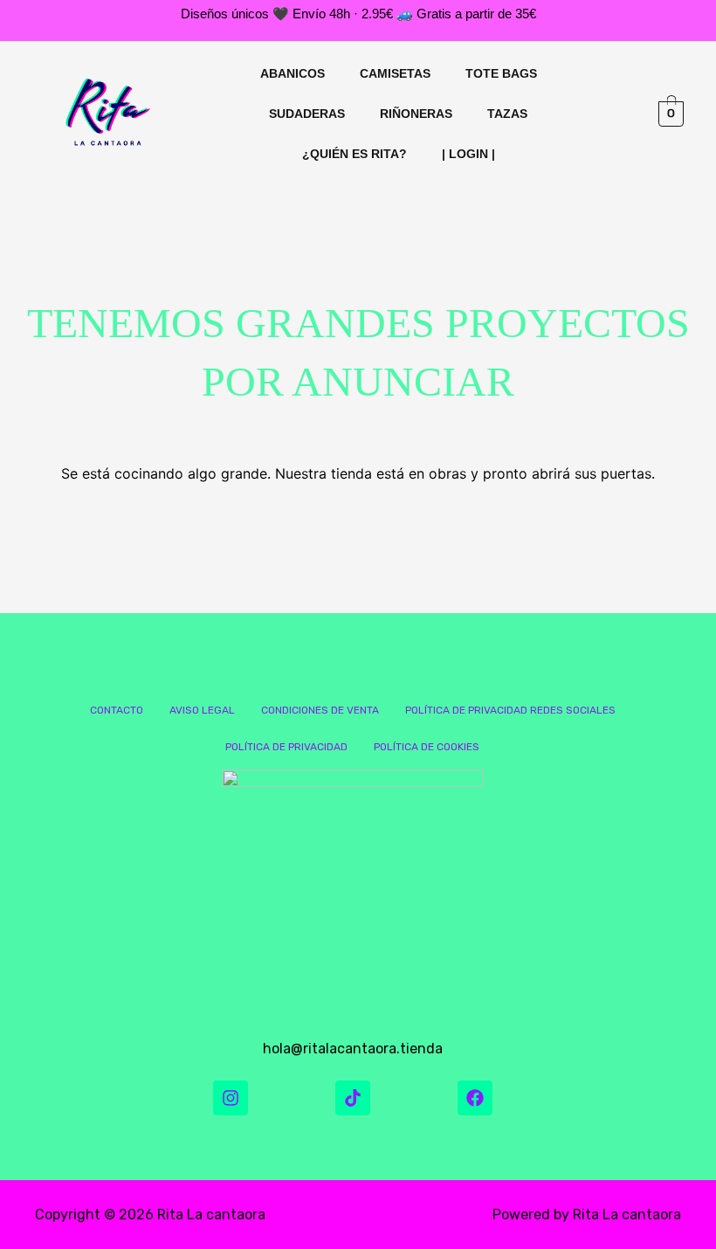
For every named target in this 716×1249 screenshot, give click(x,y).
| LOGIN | (468, 154)
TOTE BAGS (501, 73)
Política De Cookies (426, 747)
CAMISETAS (395, 73)
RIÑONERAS (416, 114)
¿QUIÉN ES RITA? (354, 154)
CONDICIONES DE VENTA (320, 710)
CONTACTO (116, 710)
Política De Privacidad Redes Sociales (510, 710)
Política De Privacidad (286, 747)
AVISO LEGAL (202, 710)
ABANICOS (292, 73)
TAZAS (507, 114)
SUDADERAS (307, 114)
